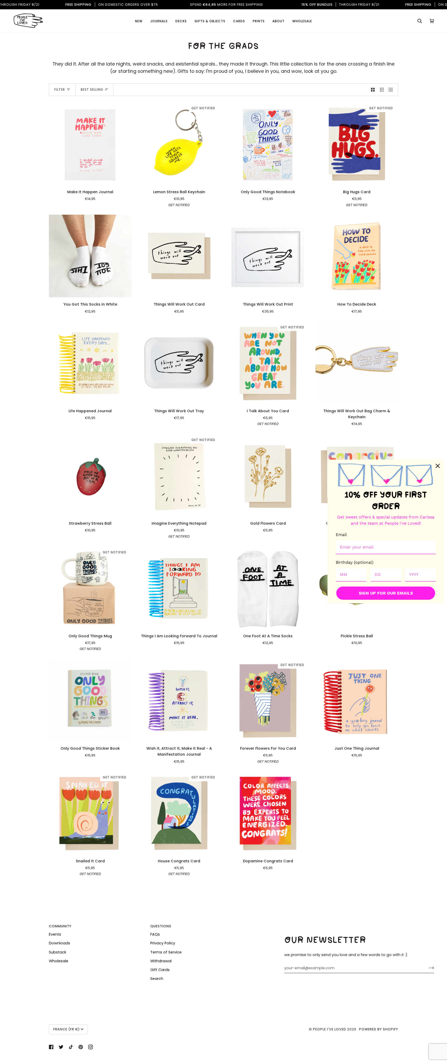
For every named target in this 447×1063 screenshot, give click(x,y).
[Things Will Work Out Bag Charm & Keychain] (357, 362)
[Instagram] (90, 1047)
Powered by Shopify (378, 1029)
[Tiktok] (71, 1047)
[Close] (437, 466)
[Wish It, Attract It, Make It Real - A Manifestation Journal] (179, 700)
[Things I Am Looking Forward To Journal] (179, 587)
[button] (239, 21)
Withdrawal (161, 961)
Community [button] (60, 926)
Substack (57, 952)
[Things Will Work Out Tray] (179, 362)
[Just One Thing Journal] (357, 700)
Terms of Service (166, 952)
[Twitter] (61, 1047)
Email (341, 534)
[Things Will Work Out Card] (179, 256)
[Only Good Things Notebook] (268, 143)
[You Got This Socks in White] (90, 256)
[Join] (427, 968)
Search (156, 978)
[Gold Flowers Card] (268, 475)
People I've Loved (329, 1029)
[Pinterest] (80, 1047)
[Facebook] (51, 1047)
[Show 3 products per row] (381, 90)
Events (55, 934)
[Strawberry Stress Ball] (90, 475)
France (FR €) (66, 1029)
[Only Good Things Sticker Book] (90, 700)
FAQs (155, 934)
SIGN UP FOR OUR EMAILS (386, 593)
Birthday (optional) (355, 562)
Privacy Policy (162, 943)
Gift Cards (160, 969)
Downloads (59, 943)
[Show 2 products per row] (372, 90)
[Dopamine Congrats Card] (268, 812)
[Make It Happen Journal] (90, 143)
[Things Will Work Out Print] (268, 256)
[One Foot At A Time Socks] (268, 587)
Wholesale (58, 961)
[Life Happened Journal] (90, 362)
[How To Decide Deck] (357, 256)
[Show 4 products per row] (392, 90)
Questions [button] (160, 926)
